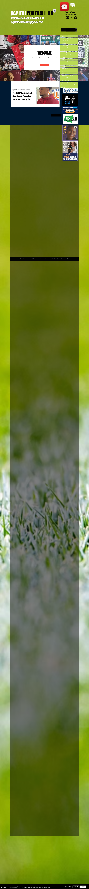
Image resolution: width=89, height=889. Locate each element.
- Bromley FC (64, 48)
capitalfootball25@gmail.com (27, 22)
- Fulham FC (64, 62)
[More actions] (34, 89)
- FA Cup (63, 59)
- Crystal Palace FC (66, 55)
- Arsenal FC (64, 43)
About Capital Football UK (68, 85)
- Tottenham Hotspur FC (67, 75)
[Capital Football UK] (64, 6)
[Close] (87, 886)
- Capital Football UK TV (67, 38)
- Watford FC (64, 78)
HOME (62, 36)
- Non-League (64, 68)
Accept (82, 886)
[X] (71, 17)
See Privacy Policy (46, 887)
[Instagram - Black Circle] (75, 17)
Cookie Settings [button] (68, 886)
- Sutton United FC (66, 73)
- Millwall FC (64, 66)
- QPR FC (63, 71)
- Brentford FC (65, 45)
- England (63, 57)
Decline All (76, 886)
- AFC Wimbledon (65, 41)
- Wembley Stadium (66, 82)
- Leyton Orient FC (66, 64)
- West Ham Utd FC (66, 80)
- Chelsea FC (64, 52)
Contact (63, 87)
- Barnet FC (64, 50)
